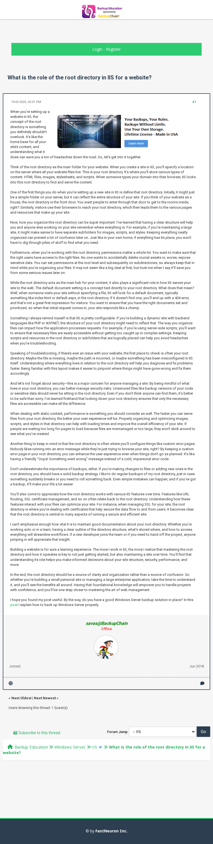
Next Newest (45, 698)
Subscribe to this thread (39, 733)
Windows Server (70, 747)
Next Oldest (21, 698)
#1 (194, 102)
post (14, 605)
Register (113, 49)
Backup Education (31, 747)
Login (97, 49)
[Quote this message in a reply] (202, 683)
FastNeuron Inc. (111, 830)
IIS (94, 747)
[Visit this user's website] (11, 683)
